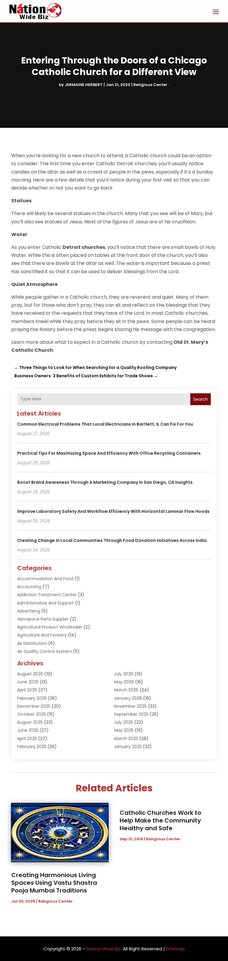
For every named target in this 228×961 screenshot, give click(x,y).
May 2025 (124, 730)
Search (200, 399)
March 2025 (126, 739)
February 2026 (32, 698)
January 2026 (128, 698)
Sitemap (175, 949)
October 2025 (31, 714)
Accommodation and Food (45, 579)
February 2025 (31, 747)
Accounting (29, 587)
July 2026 (123, 674)
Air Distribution (32, 643)
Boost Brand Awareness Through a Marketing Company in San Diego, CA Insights (105, 482)
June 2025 (27, 730)
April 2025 (27, 739)
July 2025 (123, 722)
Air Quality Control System (44, 651)
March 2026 (126, 690)
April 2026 (27, 690)
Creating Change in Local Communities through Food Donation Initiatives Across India (112, 540)
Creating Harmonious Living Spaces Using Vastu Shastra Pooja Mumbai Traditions (54, 883)
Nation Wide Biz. (104, 949)
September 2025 (131, 714)
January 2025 (128, 747)
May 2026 (124, 682)
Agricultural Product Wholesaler (49, 627)
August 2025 (30, 722)
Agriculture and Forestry (42, 635)
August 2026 (30, 674)
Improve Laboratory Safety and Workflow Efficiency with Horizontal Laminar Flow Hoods (113, 511)
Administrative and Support (45, 603)
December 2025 (33, 706)
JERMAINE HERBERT (84, 84)
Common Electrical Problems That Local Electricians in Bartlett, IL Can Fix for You (105, 424)
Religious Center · (151, 84)
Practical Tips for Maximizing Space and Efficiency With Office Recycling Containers (109, 453)
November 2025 (130, 706)
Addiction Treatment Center (47, 595)
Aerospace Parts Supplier (43, 619)
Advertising (28, 611)
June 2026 (28, 682)
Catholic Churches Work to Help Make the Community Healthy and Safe (160, 820)
